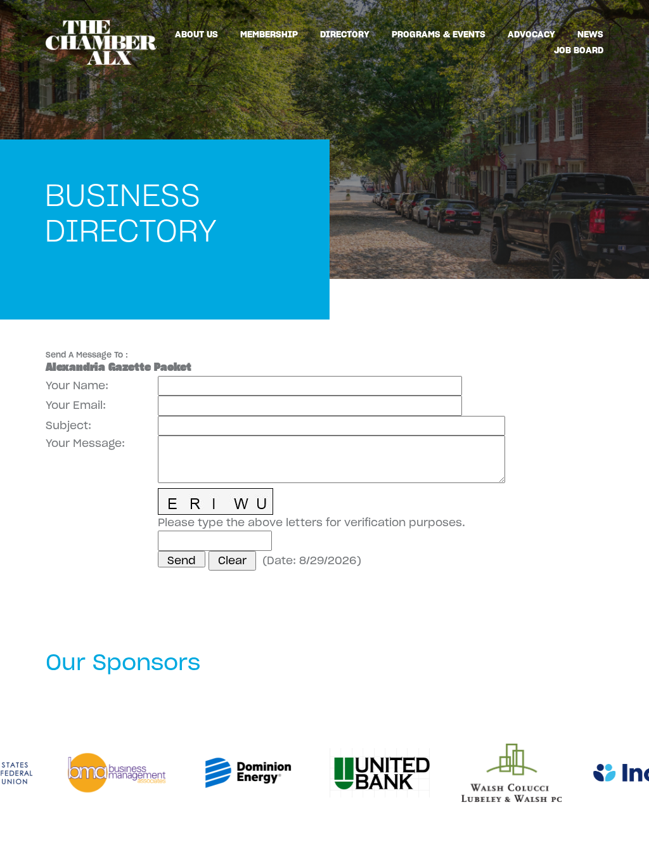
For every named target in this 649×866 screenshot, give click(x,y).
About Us (196, 34)
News (590, 34)
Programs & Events (438, 34)
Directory (344, 34)
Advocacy (531, 34)
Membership (269, 34)
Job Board (578, 50)
